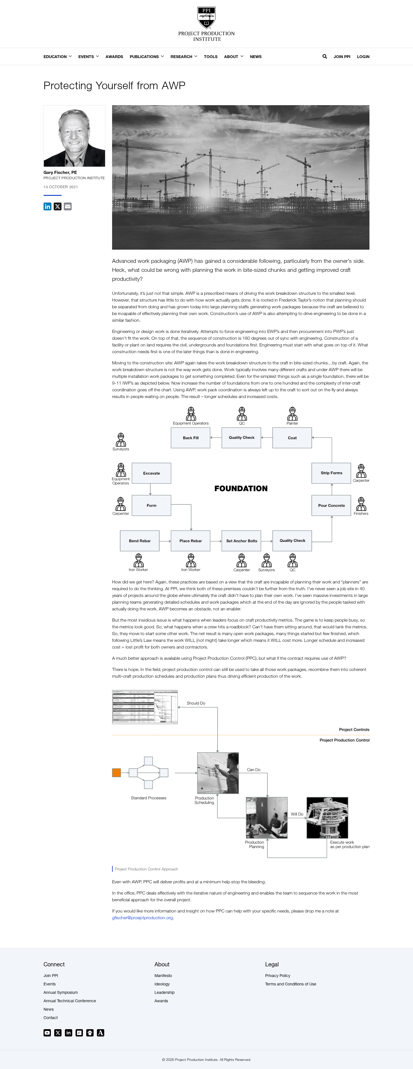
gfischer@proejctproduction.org (142, 917)
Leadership (164, 993)
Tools (210, 56)
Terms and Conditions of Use (290, 985)
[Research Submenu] (198, 56)
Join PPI (342, 56)
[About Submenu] (244, 56)
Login (363, 56)
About (231, 56)
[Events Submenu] (100, 56)
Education (55, 56)
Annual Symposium (61, 993)
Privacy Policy (277, 976)
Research (181, 56)
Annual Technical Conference (70, 1001)
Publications (144, 56)
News (256, 56)
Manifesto (163, 976)
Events (86, 56)
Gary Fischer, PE (60, 172)
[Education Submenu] (72, 56)
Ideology (162, 985)
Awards (114, 56)
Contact (51, 1018)
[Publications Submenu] (165, 56)
